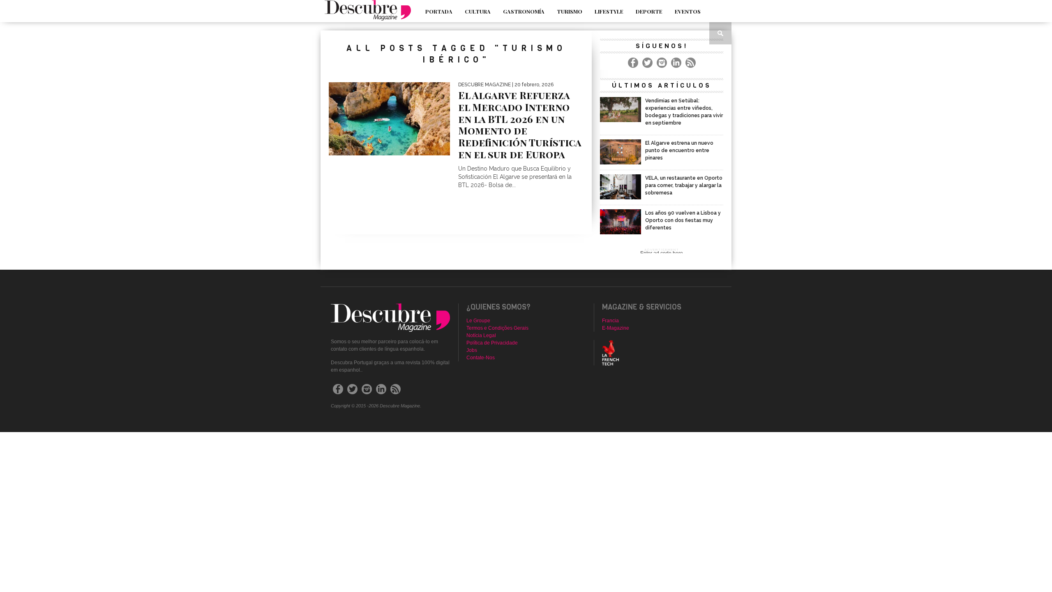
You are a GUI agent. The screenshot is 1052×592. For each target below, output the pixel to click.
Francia (610, 321)
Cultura (478, 11)
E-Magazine (615, 328)
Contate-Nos (480, 358)
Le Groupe (478, 321)
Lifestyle (609, 11)
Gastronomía (523, 11)
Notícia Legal (481, 335)
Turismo (569, 11)
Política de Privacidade (492, 343)
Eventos (688, 11)
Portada (438, 11)
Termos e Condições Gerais (497, 328)
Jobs (471, 350)
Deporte (649, 11)
